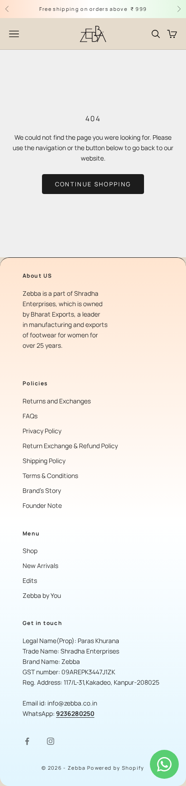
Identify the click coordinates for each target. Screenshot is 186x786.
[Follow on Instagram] (50, 741)
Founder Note (42, 505)
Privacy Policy (42, 430)
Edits (30, 580)
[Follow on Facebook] (27, 741)
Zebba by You (42, 595)
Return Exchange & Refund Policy (70, 445)
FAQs (30, 416)
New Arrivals (40, 565)
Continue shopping (93, 184)
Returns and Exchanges (57, 401)
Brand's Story (42, 490)
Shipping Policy (44, 460)
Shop (30, 550)
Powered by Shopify (115, 767)
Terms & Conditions (50, 475)
